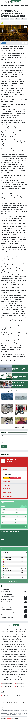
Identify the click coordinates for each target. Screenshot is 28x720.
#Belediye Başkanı (5, 18)
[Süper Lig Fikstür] (26, 586)
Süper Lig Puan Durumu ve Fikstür (7, 692)
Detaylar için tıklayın (14, 581)
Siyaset (9, 704)
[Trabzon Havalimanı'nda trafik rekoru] (7, 407)
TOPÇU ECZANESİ (7, 496)
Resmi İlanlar (18, 704)
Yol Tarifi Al (7, 477)
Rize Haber (4, 5)
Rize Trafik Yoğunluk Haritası (20, 687)
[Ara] (26, 2)
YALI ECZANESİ (6, 485)
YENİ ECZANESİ (7, 492)
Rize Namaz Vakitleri (7, 686)
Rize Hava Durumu (20, 683)
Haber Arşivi (18, 695)
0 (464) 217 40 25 (17, 477)
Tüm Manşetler (19, 691)
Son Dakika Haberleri (6, 695)
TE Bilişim (9, 718)
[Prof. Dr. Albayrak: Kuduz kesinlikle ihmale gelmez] (7, 420)
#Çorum (17, 18)
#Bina (12, 18)
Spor (13, 704)
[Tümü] (26, 454)
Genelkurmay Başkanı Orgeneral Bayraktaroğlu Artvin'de (20, 413)
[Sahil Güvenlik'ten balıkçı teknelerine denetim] (21, 396)
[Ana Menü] (1, 1)
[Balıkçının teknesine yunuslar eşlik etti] (7, 396)
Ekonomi (10, 5)
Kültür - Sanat (24, 5)
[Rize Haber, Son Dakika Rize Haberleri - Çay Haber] (13, 2)
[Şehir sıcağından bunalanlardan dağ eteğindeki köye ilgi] (21, 420)
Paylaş (4, 42)
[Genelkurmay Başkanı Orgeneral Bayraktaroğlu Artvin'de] (21, 407)
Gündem (16, 5)
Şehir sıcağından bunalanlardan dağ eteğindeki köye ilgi (19, 426)
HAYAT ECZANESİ (7, 481)
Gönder (4, 446)
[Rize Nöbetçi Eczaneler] (26, 460)
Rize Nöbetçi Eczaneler (7, 683)
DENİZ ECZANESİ (7, 469)
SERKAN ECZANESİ (7, 488)
